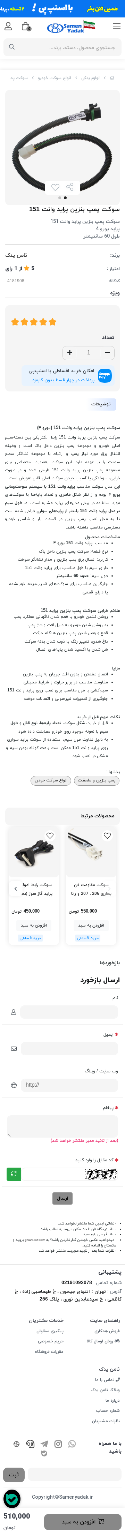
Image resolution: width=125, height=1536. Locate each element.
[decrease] (107, 353)
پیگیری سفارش (50, 1331)
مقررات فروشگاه (49, 1352)
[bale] (44, 1454)
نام (115, 998)
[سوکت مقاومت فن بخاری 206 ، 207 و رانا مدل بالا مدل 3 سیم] (91, 852)
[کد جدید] (14, 1174)
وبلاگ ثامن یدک (105, 1390)
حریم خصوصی (51, 1341)
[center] (12, 47)
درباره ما (113, 1400)
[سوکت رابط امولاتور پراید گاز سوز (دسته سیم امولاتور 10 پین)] (34, 852)
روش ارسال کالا (101, 1341)
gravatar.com (35, 1240)
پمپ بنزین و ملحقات (97, 780)
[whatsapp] (72, 1444)
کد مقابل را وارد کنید (94, 1160)
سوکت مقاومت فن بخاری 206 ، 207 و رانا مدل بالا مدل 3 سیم (91, 890)
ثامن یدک (16, 255)
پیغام (108, 1108)
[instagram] (58, 1444)
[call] (30, 1444)
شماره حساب (108, 1411)
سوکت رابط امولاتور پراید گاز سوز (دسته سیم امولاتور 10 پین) (34, 890)
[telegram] (44, 1444)
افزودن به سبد (80, 1522)
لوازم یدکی (90, 78)
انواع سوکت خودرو (54, 78)
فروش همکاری (107, 1331)
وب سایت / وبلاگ (101, 1071)
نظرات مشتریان (106, 1421)
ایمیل (108, 1035)
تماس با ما (105, 1380)
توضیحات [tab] (101, 404)
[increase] (70, 353)
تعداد (108, 338)
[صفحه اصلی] (112, 78)
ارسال (62, 1198)
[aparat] (16, 1444)
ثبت (14, 1475)
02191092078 (76, 1283)
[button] (109, 888)
